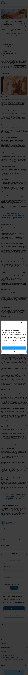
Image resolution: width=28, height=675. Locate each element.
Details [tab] (14, 325)
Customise (13, 351)
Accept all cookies (14, 348)
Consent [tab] (5, 325)
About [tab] (23, 325)
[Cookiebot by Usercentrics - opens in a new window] (21, 322)
